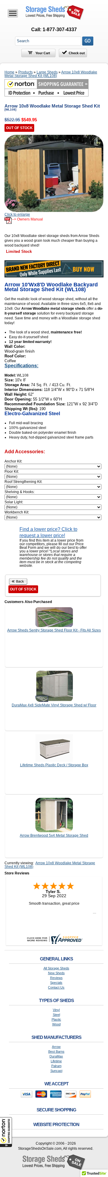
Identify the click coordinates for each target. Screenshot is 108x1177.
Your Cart (42, 53)
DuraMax (56, 1056)
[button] (6, 1132)
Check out (77, 53)
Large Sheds (47, 72)
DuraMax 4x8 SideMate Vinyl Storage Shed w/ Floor (54, 705)
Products (25, 72)
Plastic (56, 1019)
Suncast (56, 1070)
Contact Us (56, 987)
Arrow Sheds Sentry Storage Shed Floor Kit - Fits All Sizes (54, 630)
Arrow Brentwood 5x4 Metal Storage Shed (54, 835)
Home (9, 72)
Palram (56, 1066)
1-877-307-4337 (60, 29)
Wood (56, 1024)
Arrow (56, 1046)
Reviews (56, 978)
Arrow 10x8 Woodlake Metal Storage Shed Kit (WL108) (50, 74)
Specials (56, 982)
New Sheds (56, 973)
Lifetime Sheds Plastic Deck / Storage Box (54, 765)
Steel (56, 1014)
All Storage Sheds (56, 968)
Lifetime (56, 1061)
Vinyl (56, 1010)
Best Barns (56, 1051)
